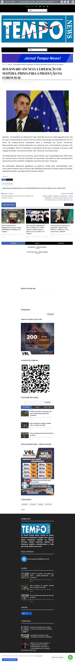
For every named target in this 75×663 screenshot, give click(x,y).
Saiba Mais (38, 656)
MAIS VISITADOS (37, 407)
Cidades (5, 211)
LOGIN (23, 510)
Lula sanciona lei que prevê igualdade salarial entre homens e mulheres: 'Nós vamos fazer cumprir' (60, 228)
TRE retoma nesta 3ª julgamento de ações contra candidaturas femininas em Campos (11, 228)
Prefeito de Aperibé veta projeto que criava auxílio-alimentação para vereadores (40, 413)
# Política (9, 179)
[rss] (47, 6)
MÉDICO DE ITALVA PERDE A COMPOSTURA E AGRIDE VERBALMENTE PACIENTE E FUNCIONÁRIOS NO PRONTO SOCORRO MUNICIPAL (35, 646)
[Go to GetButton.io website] (70, 661)
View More (70, 204)
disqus (37, 243)
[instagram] (43, 6)
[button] (9, 659)
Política (10, 64)
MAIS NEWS (48, 407)
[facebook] (36, 6)
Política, (32, 82)
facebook (61, 243)
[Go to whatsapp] (70, 657)
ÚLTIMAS (26, 407)
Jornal (40, 504)
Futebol (33, 504)
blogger (13, 243)
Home (4, 64)
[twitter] (40, 6)
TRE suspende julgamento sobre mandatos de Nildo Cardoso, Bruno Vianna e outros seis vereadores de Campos (35, 229)
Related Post (8, 205)
